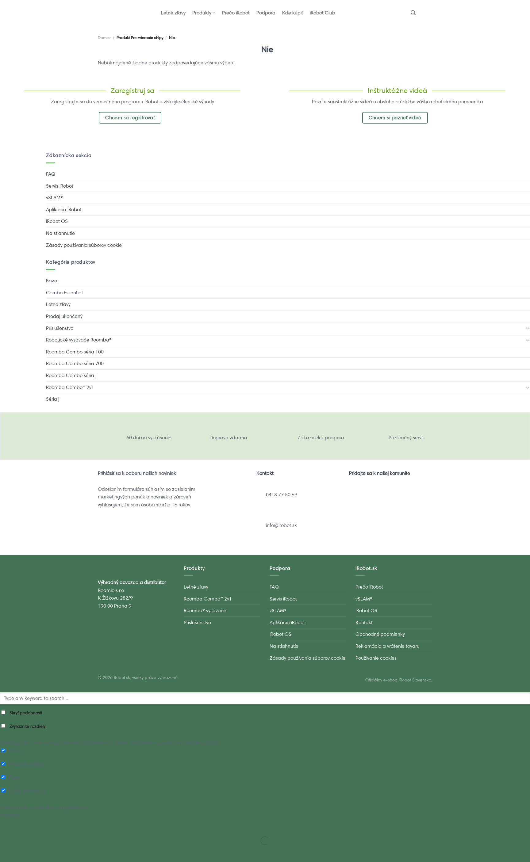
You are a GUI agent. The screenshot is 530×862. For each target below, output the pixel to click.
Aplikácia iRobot (63, 209)
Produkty (201, 13)
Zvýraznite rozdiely (26, 726)
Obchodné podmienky (380, 634)
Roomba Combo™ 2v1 (70, 387)
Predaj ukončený (64, 316)
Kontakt (364, 622)
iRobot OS (57, 221)
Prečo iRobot (236, 13)
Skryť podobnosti (25, 712)
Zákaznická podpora (321, 438)
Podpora (265, 13)
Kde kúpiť (292, 13)
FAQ (50, 174)
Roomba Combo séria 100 (75, 352)
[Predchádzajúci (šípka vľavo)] (6, 851)
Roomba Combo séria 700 (75, 363)
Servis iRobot (59, 186)
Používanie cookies (376, 658)
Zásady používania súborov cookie (84, 245)
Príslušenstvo (59, 328)
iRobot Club (322, 13)
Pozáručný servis (406, 438)
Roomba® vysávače (205, 610)
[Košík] (427, 13)
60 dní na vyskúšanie (148, 438)
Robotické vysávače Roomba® (79, 340)
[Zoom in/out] (24, 825)
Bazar (52, 281)
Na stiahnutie (60, 233)
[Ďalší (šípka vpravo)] (24, 851)
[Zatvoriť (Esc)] (6, 825)
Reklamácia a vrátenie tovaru (387, 646)
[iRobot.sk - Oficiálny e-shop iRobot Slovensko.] (115, 13)
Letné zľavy (173, 13)
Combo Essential (64, 293)
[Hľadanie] (413, 13)
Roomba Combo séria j (71, 375)
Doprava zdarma (228, 438)
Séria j (52, 399)
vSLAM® (54, 197)
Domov (104, 37)
